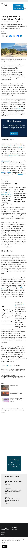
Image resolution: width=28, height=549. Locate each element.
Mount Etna (3, 410)
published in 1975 (14, 155)
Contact (2, 536)
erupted (20, 174)
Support (18, 5)
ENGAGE (3, 532)
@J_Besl (9, 365)
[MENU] (25, 8)
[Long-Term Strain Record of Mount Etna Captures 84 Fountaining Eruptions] (5, 400)
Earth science (15, 408)
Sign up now (14, 133)
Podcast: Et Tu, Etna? (14, 385)
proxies (7, 410)
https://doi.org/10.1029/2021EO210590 (17, 370)
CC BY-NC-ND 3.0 (14, 375)
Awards (2, 534)
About (3, 531)
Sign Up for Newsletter (18, 8)
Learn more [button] (5, 542)
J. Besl (4, 31)
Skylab (20, 147)
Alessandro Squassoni (15, 61)
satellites (10, 410)
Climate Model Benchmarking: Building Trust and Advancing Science (12, 500)
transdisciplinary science (17, 410)
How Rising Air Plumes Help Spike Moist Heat (13, 482)
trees (22, 410)
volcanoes (3, 412)
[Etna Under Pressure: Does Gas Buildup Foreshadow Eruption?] (5, 394)
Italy (22, 408)
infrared (19, 408)
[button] (14, 128)
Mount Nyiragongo (6, 172)
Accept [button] (4, 546)
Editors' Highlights (8, 488)
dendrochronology (9, 408)
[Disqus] (14, 435)
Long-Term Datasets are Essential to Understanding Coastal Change (13, 490)
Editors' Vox (7, 497)
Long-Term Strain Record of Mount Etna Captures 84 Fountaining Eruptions (17, 400)
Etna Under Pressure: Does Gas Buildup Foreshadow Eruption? (16, 392)
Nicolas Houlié (5, 161)
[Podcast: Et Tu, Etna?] (5, 387)
